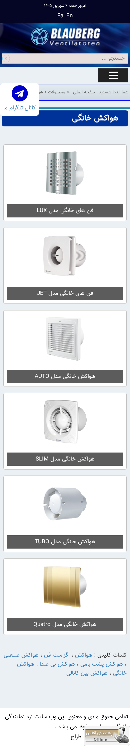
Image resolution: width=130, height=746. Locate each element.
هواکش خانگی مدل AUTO (65, 376)
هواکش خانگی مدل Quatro (65, 624)
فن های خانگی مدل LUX (65, 210)
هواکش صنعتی (21, 655)
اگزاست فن (56, 655)
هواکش (83, 655)
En (69, 16)
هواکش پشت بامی (101, 664)
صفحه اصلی (84, 92)
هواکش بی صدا (57, 664)
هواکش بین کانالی (87, 673)
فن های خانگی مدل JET (65, 293)
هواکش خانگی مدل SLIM (65, 459)
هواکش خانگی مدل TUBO (65, 542)
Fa (60, 16)
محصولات (56, 92)
